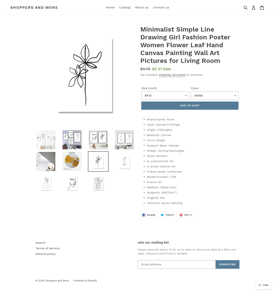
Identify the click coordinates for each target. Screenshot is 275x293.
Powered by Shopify (85, 280)
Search (41, 242)
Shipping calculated (172, 75)
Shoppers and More (34, 7)
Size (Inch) (149, 88)
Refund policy (46, 254)
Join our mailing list (153, 242)
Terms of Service (47, 248)
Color (195, 88)
